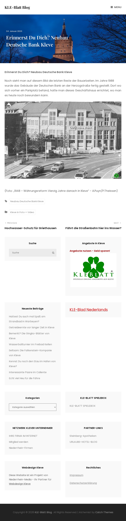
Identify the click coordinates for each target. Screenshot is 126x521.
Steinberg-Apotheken (83, 436)
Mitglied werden (18, 442)
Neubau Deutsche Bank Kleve (27, 201)
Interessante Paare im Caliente (28, 372)
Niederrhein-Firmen (21, 448)
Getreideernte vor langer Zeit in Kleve (31, 327)
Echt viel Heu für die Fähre (24, 378)
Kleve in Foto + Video (22, 212)
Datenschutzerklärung (83, 483)
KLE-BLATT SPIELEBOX (82, 406)
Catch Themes (104, 512)
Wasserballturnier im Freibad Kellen (30, 344)
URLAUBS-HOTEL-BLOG (83, 442)
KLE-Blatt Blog (17, 7)
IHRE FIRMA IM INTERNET (23, 436)
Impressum (76, 475)
